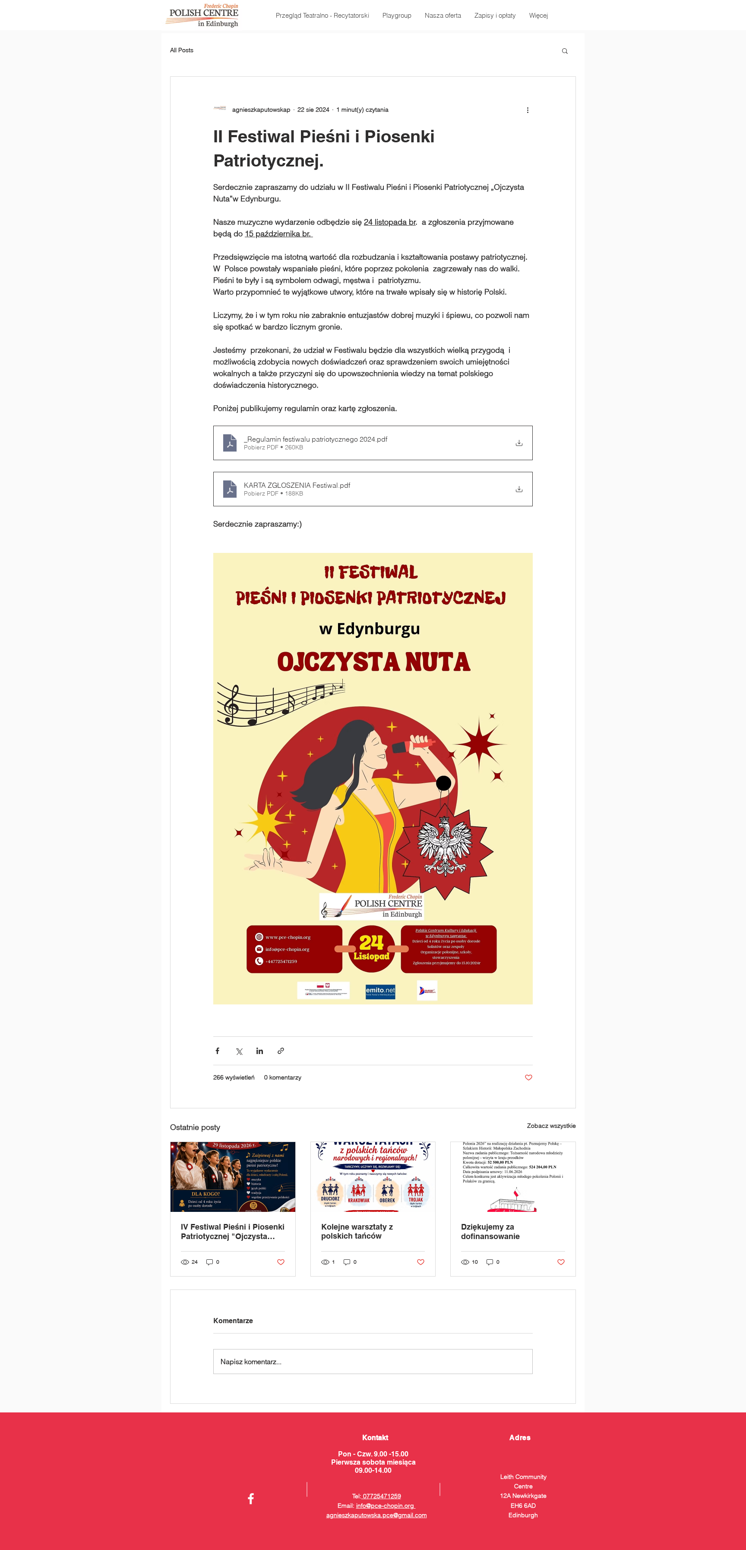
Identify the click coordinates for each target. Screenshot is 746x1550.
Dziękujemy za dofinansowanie (490, 1231)
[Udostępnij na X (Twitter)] (238, 1051)
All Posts (181, 50)
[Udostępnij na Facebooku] (217, 1051)
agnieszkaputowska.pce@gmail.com (376, 1515)
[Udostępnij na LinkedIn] (260, 1051)
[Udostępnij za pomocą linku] (281, 1051)
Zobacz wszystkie (551, 1126)
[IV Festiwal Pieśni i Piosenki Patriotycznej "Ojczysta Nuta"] (233, 1177)
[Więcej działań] (527, 109)
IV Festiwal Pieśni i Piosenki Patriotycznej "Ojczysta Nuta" (232, 1231)
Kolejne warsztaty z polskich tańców (357, 1231)
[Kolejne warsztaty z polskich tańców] (373, 1177)
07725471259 (381, 1496)
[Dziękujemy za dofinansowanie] (513, 1177)
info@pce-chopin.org (386, 1505)
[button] (565, 50)
